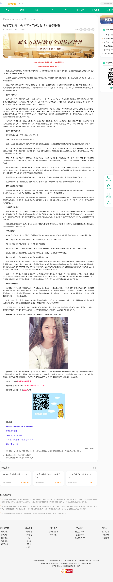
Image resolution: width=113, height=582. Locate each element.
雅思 (22, 10)
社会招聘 (106, 535)
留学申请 (29, 535)
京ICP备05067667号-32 (54, 560)
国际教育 (29, 532)
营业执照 (4, 532)
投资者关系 (4, 544)
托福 (37, 10)
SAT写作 (33, 19)
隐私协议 (4, 538)
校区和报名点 (53, 532)
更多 (94, 468)
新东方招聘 (105, 532)
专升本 (28, 544)
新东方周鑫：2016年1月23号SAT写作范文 (20, 458)
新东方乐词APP (80, 538)
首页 (7, 10)
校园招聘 (106, 538)
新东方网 (6, 19)
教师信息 (53, 535)
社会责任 (4, 541)
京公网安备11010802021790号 (88, 560)
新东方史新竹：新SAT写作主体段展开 (19, 455)
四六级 (28, 541)
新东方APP (80, 535)
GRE (51, 10)
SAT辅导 (24, 19)
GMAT (66, 10)
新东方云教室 (80, 532)
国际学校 (95, 10)
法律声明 (4, 535)
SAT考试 (15, 19)
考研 (28, 538)
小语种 (28, 547)
